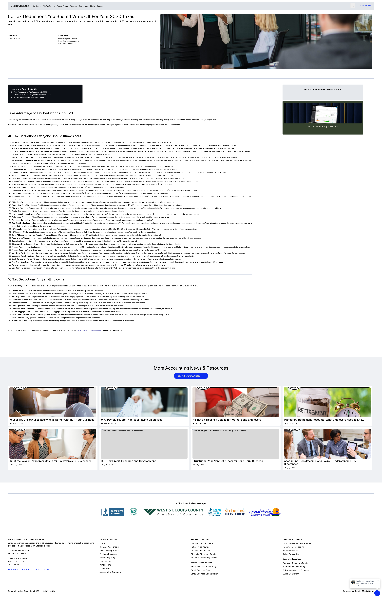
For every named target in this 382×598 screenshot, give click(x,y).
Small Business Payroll (201, 570)
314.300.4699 (364, 5)
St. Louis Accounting (109, 547)
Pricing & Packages (108, 554)
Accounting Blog (107, 557)
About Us (73, 6)
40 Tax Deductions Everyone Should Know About (32, 95)
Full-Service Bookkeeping (203, 543)
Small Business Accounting (68, 41)
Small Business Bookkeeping (204, 574)
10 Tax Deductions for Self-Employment (29, 98)
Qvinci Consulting (291, 554)
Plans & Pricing (62, 6)
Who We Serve (48, 6)
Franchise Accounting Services (297, 543)
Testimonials (105, 561)
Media (92, 6)
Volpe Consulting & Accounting (88, 330)
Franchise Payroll (291, 550)
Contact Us (104, 568)
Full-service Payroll (200, 547)
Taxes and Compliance (67, 43)
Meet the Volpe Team (109, 550)
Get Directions (14, 564)
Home (102, 543)
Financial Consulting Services (296, 563)
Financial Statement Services (204, 554)
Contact (100, 6)
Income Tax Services (200, 550)
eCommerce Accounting (294, 566)
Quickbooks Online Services (296, 570)
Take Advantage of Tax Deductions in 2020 (30, 92)
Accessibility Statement (110, 572)
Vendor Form (105, 565)
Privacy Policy (48, 591)
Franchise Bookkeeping (293, 547)
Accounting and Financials (68, 39)
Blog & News (83, 6)
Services (36, 6)
